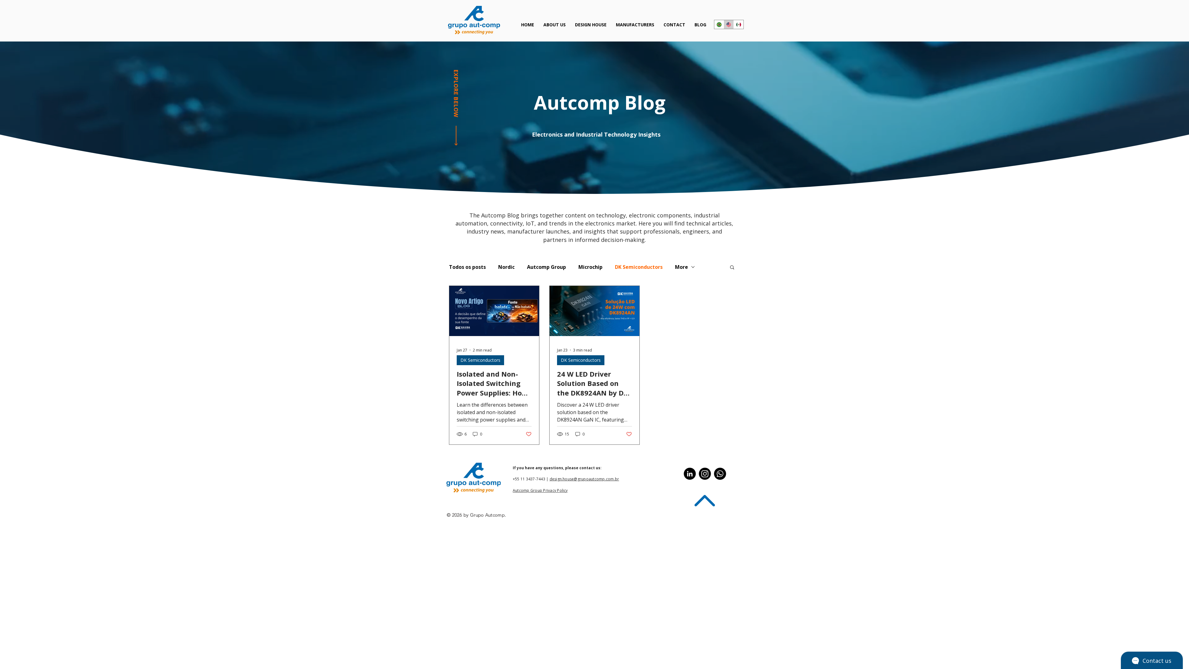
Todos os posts (467, 267)
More (681, 267)
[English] (729, 24)
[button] (732, 268)
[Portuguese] (719, 24)
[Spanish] (738, 24)
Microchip (590, 267)
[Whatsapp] (720, 474)
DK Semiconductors (639, 267)
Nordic (506, 267)
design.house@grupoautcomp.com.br (584, 479)
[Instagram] (705, 474)
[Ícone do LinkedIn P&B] (690, 474)
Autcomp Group (546, 267)
